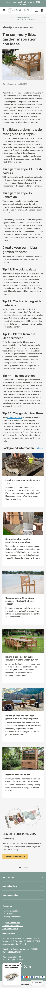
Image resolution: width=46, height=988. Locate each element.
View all (40, 448)
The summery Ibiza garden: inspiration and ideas (17, 27)
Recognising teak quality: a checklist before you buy (18, 540)
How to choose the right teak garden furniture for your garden (21, 717)
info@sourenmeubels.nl (12, 925)
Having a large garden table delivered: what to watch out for (21, 658)
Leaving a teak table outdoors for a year (22, 481)
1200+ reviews (17, 960)
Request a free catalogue (15, 856)
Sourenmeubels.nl (10, 928)
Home (4, 26)
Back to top (23, 867)
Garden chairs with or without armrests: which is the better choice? (20, 601)
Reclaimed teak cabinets (17, 774)
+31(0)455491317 (13, 922)
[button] (42, 10)
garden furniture (14, 417)
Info (10, 26)
